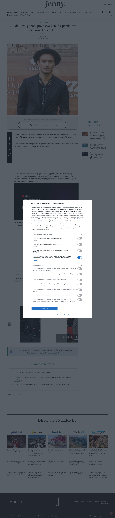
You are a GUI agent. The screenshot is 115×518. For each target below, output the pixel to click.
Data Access (57, 314)
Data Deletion (47, 314)
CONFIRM (44, 308)
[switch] (79, 238)
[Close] (88, 203)
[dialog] (57, 259)
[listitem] (57, 234)
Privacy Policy (68, 314)
